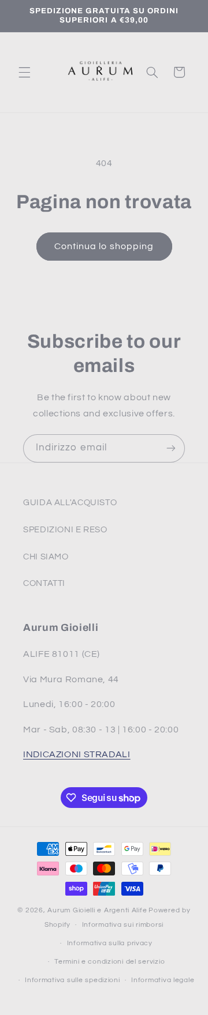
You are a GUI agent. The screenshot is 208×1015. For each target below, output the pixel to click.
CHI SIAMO (46, 556)
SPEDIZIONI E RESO (65, 529)
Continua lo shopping (104, 246)
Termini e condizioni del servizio (109, 961)
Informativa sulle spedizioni (72, 980)
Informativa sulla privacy (110, 943)
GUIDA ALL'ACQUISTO (70, 502)
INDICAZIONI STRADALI (77, 754)
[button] (24, 72)
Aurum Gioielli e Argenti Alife (97, 910)
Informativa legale (162, 980)
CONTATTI (44, 583)
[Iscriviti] (171, 448)
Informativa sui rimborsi (123, 925)
